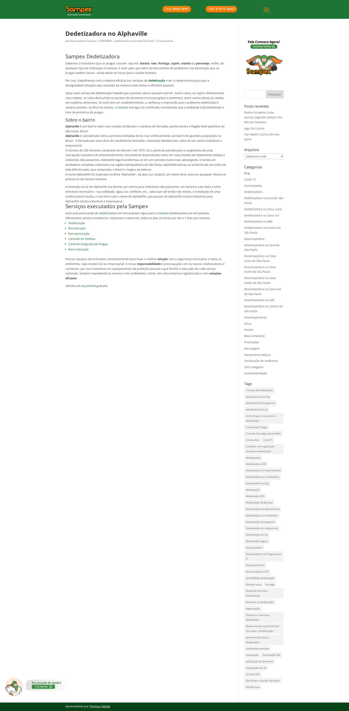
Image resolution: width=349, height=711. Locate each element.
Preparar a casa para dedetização (258, 617)
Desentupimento (255, 317)
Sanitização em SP (256, 668)
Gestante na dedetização (260, 602)
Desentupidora (254, 239)
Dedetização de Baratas (259, 502)
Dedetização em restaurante (262, 528)
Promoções (251, 342)
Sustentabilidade (255, 373)
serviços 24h (253, 674)
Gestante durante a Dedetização (257, 593)
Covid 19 (250, 179)
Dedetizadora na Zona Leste (263, 209)
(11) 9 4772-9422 (221, 9)
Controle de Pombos (82, 239)
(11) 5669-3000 (177, 9)
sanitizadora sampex (257, 648)
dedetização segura (257, 541)
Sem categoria (253, 367)
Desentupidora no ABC (259, 300)
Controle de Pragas (256, 427)
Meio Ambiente (254, 336)
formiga (270, 584)
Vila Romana (253, 687)
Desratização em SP (257, 571)
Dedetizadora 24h (256, 464)
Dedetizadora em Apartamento (263, 470)
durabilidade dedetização (260, 578)
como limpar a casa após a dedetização (261, 418)
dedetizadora (108, 213)
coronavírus (252, 440)
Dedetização (76, 223)
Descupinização (78, 233)
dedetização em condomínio (262, 515)
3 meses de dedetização (259, 390)
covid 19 (267, 440)
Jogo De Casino (254, 128)
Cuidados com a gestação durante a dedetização (260, 449)
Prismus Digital (100, 706)
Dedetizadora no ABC (258, 221)
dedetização (253, 490)
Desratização (77, 228)
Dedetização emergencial (260, 522)
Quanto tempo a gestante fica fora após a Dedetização (262, 628)
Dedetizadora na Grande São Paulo (134, 41)
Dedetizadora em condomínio (262, 477)
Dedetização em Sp (257, 534)
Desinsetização (78, 249)
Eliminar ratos (254, 584)
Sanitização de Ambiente (261, 361)
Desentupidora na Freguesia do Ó (263, 556)
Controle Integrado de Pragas (88, 244)
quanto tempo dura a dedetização (257, 640)
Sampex (122, 107)
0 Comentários (165, 41)
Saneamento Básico (257, 355)
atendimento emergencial (260, 403)
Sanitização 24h (271, 655)
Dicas (247, 324)
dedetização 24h (255, 496)
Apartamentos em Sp (258, 396)
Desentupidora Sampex (83, 41)
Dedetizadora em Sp (257, 483)
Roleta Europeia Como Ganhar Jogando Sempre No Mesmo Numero (263, 117)
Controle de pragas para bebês (263, 433)
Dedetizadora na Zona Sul (261, 215)
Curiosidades (253, 186)
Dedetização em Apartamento (263, 509)
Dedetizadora (253, 192)
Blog (247, 173)
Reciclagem (252, 348)
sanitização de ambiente (259, 661)
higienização (253, 608)
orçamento (88, 286)
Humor (248, 330)
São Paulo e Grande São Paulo (263, 680)
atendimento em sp (257, 409)
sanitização (252, 655)
